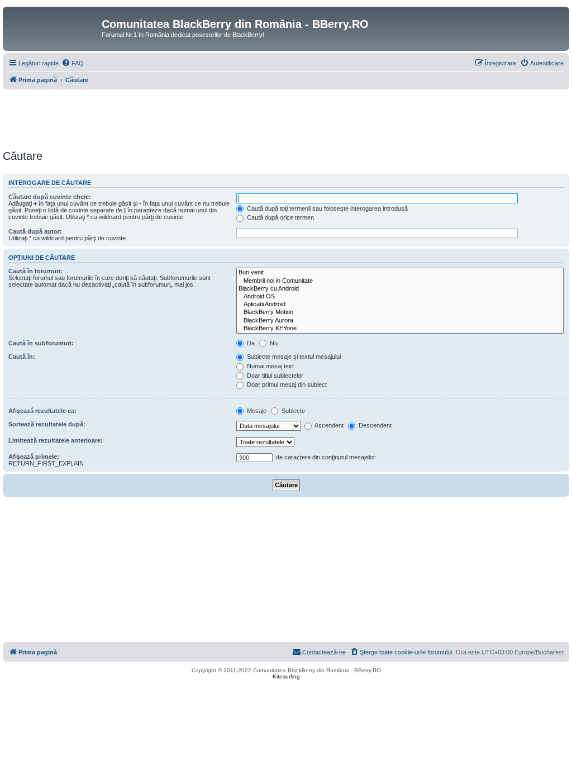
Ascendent (328, 425)
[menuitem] (72, 63)
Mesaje (255, 410)
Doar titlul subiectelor (274, 375)
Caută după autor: (35, 231)
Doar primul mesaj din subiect (286, 384)
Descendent (374, 425)
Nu (273, 343)
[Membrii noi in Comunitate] (400, 281)
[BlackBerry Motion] (400, 312)
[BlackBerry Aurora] (400, 321)
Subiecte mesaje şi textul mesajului (293, 356)
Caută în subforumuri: (41, 343)
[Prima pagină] (54, 27)
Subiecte (292, 410)
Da (250, 343)
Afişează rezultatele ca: (42, 410)
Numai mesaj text (269, 366)
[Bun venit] (400, 273)
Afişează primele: (33, 456)
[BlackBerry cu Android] (400, 289)
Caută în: (21, 356)
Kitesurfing (286, 676)
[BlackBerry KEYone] (400, 328)
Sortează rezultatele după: (46, 424)
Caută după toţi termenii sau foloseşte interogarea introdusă (326, 208)
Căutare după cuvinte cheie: (49, 196)
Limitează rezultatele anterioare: (55, 440)
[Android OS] (400, 297)
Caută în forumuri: (35, 271)
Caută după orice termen (279, 217)
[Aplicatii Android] (400, 304)
